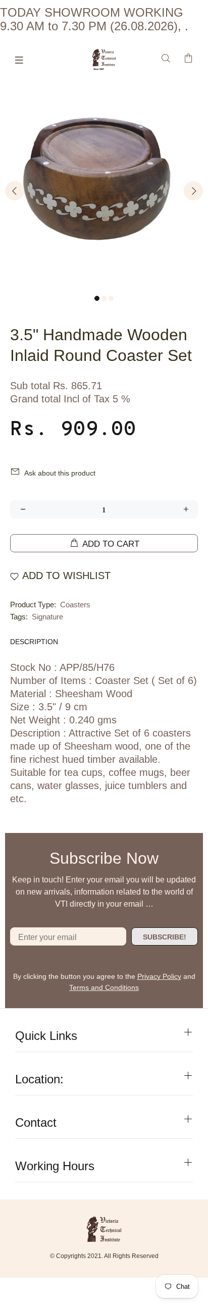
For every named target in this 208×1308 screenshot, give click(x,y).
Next (193, 190)
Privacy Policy (159, 976)
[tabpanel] (104, 184)
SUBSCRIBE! (164, 937)
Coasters (75, 604)
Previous (14, 190)
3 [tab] (111, 298)
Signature (47, 616)
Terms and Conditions (104, 987)
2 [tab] (104, 298)
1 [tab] (96, 298)
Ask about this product (59, 473)
